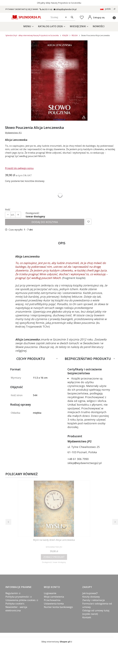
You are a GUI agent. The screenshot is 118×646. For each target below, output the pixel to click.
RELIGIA (75, 35)
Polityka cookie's (14, 603)
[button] (72, 17)
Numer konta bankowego (58, 607)
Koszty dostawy (91, 596)
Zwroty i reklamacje (93, 600)
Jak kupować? (90, 593)
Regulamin (11, 593)
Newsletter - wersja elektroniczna (16, 608)
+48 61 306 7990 (78, 459)
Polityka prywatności (17, 596)
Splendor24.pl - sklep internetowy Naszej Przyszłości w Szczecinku (32, 35)
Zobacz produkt (54, 557)
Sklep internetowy (55, 641)
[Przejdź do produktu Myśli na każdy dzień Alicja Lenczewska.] (54, 509)
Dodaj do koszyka (45, 222)
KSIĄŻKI (65, 35)
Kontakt (86, 617)
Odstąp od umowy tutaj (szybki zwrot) (95, 612)
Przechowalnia (52, 600)
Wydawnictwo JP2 (13, 132)
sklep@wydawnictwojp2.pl (84, 463)
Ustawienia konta (54, 603)
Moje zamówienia (54, 596)
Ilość (7, 209)
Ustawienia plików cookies (20, 600)
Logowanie (50, 593)
